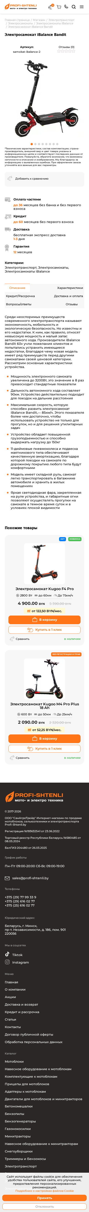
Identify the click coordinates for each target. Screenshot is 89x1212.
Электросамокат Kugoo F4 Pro (45, 589)
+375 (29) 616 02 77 (20, 901)
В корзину (48, 620)
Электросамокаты (53, 267)
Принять (44, 1198)
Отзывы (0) (66, 47)
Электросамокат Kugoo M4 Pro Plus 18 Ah (44, 706)
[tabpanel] (44, 98)
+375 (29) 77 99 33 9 (20, 897)
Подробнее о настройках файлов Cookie (44, 1190)
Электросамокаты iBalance (27, 271)
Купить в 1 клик (48, 630)
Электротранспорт (21, 267)
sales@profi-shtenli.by (30, 878)
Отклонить (44, 1206)
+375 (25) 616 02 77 (19, 905)
